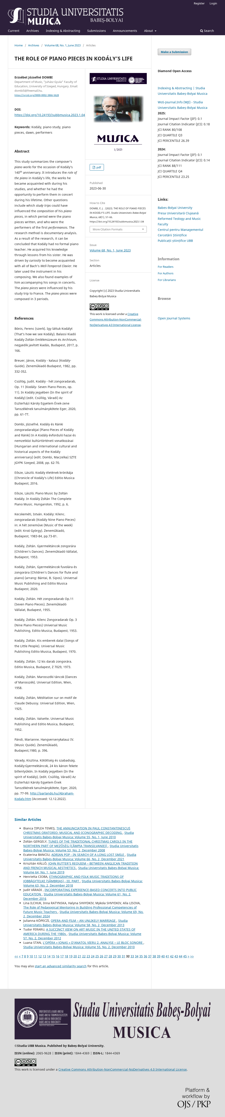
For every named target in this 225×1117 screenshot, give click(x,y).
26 (101, 956)
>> (192, 956)
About (149, 31)
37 (150, 956)
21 (79, 956)
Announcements (125, 31)
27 (106, 956)
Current (13, 31)
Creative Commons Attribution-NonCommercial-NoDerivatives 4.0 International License (116, 319)
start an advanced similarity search (61, 966)
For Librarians (167, 280)
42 (172, 956)
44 (180, 956)
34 (136, 956)
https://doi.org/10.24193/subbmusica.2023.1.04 (50, 115)
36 (145, 956)
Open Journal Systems (174, 318)
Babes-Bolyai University (175, 208)
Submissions (96, 31)
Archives (32, 31)
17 (62, 956)
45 (185, 956)
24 (92, 956)
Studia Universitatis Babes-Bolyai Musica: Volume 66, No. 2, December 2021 (79, 857)
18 (66, 956)
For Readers (165, 267)
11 (35, 956)
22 (84, 956)
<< (16, 956)
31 (123, 956)
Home (19, 45)
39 (158, 956)
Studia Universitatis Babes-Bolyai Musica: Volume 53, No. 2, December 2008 (80, 848)
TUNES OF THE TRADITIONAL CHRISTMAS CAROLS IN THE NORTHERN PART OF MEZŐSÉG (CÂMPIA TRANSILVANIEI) (77, 843)
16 (57, 956)
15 (53, 956)
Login (213, 3)
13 (44, 956)
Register (199, 3)
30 (119, 956)
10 (31, 956)
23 (88, 956)
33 (132, 956)
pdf (98, 167)
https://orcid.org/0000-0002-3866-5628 (37, 95)
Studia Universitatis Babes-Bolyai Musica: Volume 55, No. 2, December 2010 (79, 947)
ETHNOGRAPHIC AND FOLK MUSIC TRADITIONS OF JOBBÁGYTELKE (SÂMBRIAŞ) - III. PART (73, 879)
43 (176, 956)
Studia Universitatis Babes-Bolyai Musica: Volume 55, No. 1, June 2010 (78, 835)
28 (110, 956)
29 (114, 956)
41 (167, 956)
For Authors (165, 273)
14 (49, 956)
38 (154, 956)
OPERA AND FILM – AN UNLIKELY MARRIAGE (83, 920)
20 (75, 956)
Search (208, 31)
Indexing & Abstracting (63, 31)
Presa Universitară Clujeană (178, 213)
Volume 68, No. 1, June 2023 (63, 45)
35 (141, 956)
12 (40, 956)
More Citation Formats (107, 229)
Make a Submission (174, 52)
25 (97, 956)
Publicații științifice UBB (175, 241)
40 (163, 956)
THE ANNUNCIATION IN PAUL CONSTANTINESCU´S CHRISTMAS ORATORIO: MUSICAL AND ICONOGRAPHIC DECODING (76, 830)
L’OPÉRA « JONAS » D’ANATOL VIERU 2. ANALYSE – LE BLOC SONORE (93, 942)
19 (71, 956)
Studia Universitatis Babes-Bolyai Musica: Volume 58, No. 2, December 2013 (75, 922)
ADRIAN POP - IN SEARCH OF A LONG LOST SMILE (88, 855)
